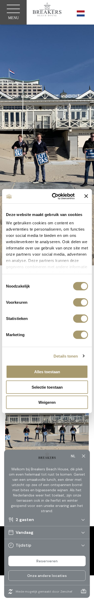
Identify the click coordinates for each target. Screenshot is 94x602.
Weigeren (47, 402)
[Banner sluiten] (86, 196)
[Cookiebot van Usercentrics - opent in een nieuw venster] (55, 196)
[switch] (80, 302)
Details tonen (66, 356)
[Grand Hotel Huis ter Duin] (47, 10)
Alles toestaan (47, 372)
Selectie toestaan (47, 387)
